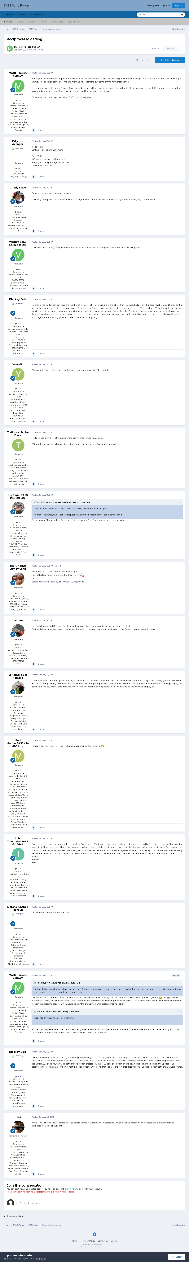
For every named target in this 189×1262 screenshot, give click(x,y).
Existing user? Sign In (157, 6)
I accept (177, 1257)
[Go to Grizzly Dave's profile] (18, 197)
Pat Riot (17, 620)
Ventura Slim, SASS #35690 (18, 243)
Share (156, 48)
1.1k (19, 269)
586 (19, 168)
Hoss (18, 1117)
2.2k (19, 934)
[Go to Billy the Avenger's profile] (18, 154)
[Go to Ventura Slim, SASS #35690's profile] (18, 255)
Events (20, 22)
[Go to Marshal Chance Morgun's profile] (18, 919)
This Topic (171, 15)
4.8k (19, 869)
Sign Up (178, 5)
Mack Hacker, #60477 (29, 47)
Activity (22, 15)
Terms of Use (40, 1258)
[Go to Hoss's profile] (18, 1127)
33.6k (19, 212)
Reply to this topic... (31, 1203)
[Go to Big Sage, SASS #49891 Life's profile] (18, 508)
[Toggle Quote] (35, 502)
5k (19, 522)
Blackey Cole (17, 299)
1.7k (19, 100)
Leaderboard (74, 22)
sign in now (70, 1189)
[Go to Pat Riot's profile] (18, 630)
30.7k (19, 593)
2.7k (19, 770)
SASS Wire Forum (17, 5)
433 (19, 459)
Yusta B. (17, 364)
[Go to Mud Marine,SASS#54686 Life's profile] (18, 756)
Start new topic (143, 60)
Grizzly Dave (18, 187)
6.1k (19, 1141)
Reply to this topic (170, 60)
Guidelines (32, 22)
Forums (8, 22)
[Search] (182, 14)
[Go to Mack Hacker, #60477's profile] (10, 48)
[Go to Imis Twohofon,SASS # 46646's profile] (18, 854)
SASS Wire (38, 50)
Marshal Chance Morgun (17, 908)
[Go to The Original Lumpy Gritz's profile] (18, 578)
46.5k (19, 645)
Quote (41, 130)
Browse (10, 15)
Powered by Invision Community (94, 1247)
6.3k (19, 702)
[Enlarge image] (82, 575)
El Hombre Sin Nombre (17, 676)
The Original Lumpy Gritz (18, 567)
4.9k (19, 323)
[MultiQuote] (33, 130)
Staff (44, 22)
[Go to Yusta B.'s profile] (18, 374)
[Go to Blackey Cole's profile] (18, 309)
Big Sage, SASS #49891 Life (18, 497)
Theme (74, 1241)
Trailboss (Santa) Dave (18, 434)
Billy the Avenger (17, 143)
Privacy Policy (88, 1241)
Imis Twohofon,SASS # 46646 (17, 841)
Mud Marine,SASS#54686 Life (18, 743)
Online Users (57, 22)
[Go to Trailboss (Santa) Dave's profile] (18, 445)
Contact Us (103, 1241)
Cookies (114, 1241)
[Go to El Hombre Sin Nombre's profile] (18, 687)
